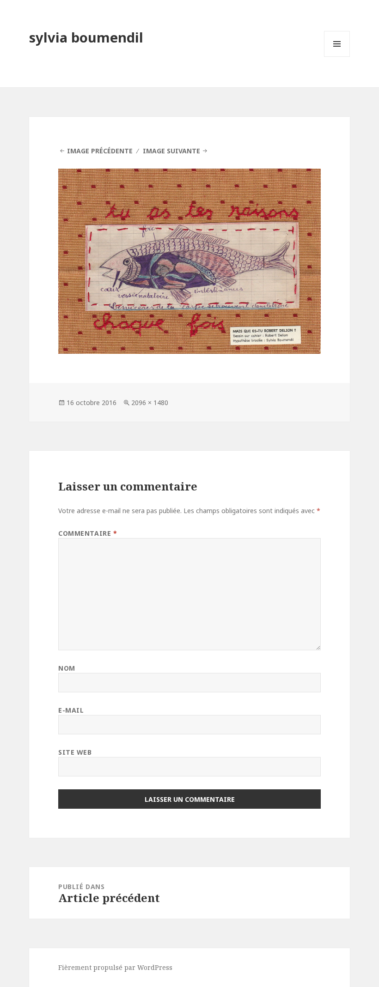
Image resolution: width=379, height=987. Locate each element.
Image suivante (171, 150)
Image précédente (100, 150)
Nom (66, 668)
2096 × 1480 (149, 402)
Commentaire (87, 533)
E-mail (71, 710)
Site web (75, 752)
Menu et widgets (337, 56)
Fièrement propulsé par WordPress (115, 967)
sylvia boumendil (86, 37)
